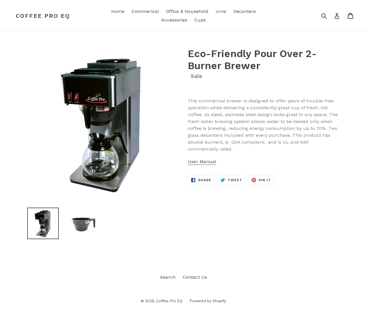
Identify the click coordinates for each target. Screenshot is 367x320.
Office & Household (187, 11)
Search (167, 277)
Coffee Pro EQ (43, 15)
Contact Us (195, 277)
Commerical (145, 11)
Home (117, 11)
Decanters (244, 11)
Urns (221, 11)
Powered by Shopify (208, 301)
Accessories (174, 20)
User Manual (202, 161)
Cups (200, 20)
